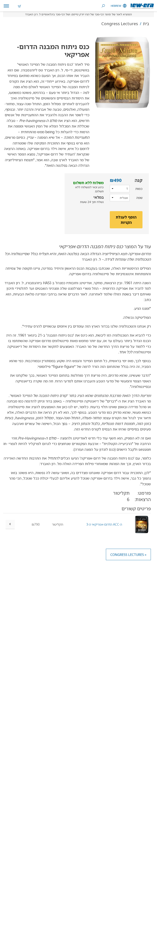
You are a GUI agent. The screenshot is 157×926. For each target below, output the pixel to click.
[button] (120, 72)
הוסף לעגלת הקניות (126, 220)
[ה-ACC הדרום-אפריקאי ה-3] (141, 524)
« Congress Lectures (128, 554)
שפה (139, 197)
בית (145, 23)
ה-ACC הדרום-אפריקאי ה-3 (104, 524)
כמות (138, 188)
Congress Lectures (119, 23)
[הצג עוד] (10, 524)
